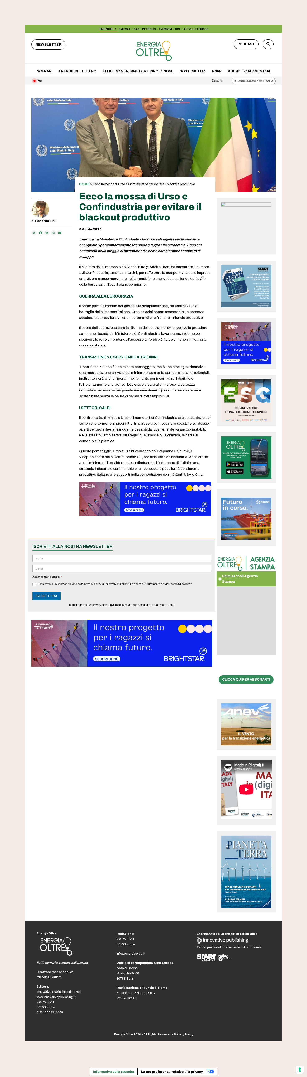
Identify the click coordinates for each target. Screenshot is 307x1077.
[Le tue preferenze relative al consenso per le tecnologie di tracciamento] (300, 1070)
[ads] (145, 514)
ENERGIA (124, 29)
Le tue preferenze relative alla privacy (172, 1071)
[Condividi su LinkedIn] (47, 233)
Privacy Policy (183, 1034)
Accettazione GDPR (47, 577)
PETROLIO (149, 29)
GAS (136, 29)
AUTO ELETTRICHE (196, 29)
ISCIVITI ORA (46, 596)
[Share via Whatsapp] (53, 233)
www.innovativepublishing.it (56, 997)
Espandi (217, 80)
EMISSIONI (165, 29)
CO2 (177, 29)
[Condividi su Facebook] (40, 233)
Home (84, 184)
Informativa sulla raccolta (113, 1071)
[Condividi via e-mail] (59, 233)
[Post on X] (34, 233)
